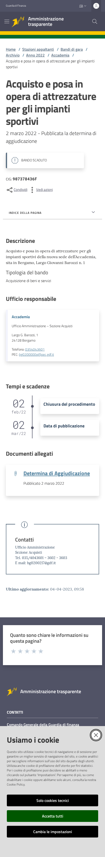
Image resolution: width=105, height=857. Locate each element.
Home (11, 49)
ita (81, 5)
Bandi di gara (72, 49)
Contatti (24, 539)
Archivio (13, 55)
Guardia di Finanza (16, 6)
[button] (94, 21)
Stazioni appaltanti (38, 49)
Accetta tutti (52, 816)
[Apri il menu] (7, 21)
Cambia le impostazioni (52, 832)
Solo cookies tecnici (52, 800)
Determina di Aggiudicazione (56, 473)
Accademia (60, 55)
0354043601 (35, 349)
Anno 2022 (35, 55)
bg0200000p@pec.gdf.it (36, 354)
